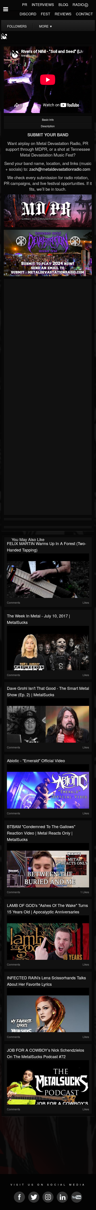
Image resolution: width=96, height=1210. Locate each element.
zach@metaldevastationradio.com (59, 169)
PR (24, 4)
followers (17, 26)
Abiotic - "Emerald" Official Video (36, 760)
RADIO (78, 4)
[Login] (86, 4)
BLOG (63, 4)
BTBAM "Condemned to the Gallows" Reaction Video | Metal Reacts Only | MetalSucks (41, 832)
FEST (45, 13)
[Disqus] (47, 339)
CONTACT (84, 13)
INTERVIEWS (43, 4)
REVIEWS (63, 13)
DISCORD (28, 13)
